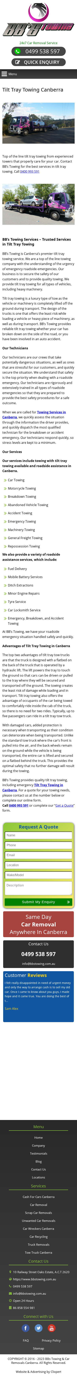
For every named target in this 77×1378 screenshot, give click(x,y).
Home (38, 1137)
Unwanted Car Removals (38, 1221)
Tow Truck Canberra (38, 1252)
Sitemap (38, 1348)
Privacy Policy (51, 1340)
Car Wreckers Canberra (38, 1229)
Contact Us (38, 1169)
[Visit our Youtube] (51, 1329)
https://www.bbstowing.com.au (34, 1279)
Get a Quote (64, 805)
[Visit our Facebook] (25, 1329)
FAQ (26, 1340)
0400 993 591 (29, 171)
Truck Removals (38, 1245)
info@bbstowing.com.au (38, 964)
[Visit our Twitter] (38, 1329)
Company (38, 1145)
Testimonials (38, 1153)
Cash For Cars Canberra (38, 1197)
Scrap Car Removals (38, 1213)
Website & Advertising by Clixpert (38, 1372)
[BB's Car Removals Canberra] (38, 19)
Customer (26, 975)
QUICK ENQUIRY (41, 62)
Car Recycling (39, 1237)
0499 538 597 (42, 51)
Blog (39, 1161)
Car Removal (38, 1205)
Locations (38, 1177)
